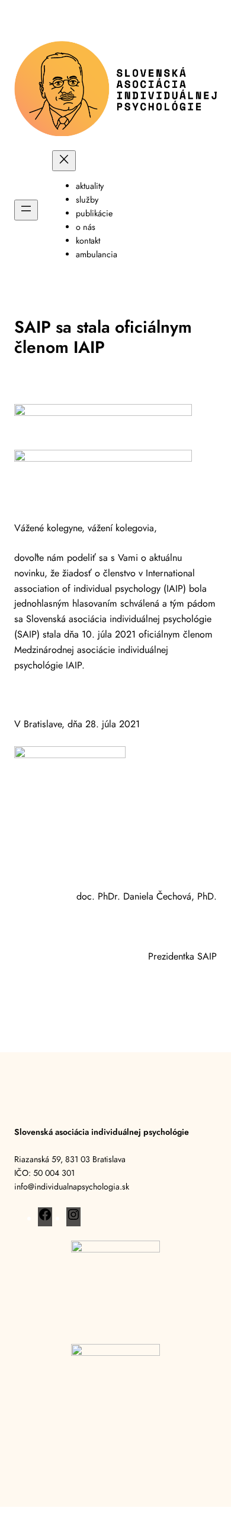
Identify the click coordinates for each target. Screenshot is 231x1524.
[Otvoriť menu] (26, 210)
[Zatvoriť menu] (64, 160)
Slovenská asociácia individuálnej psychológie (101, 1132)
